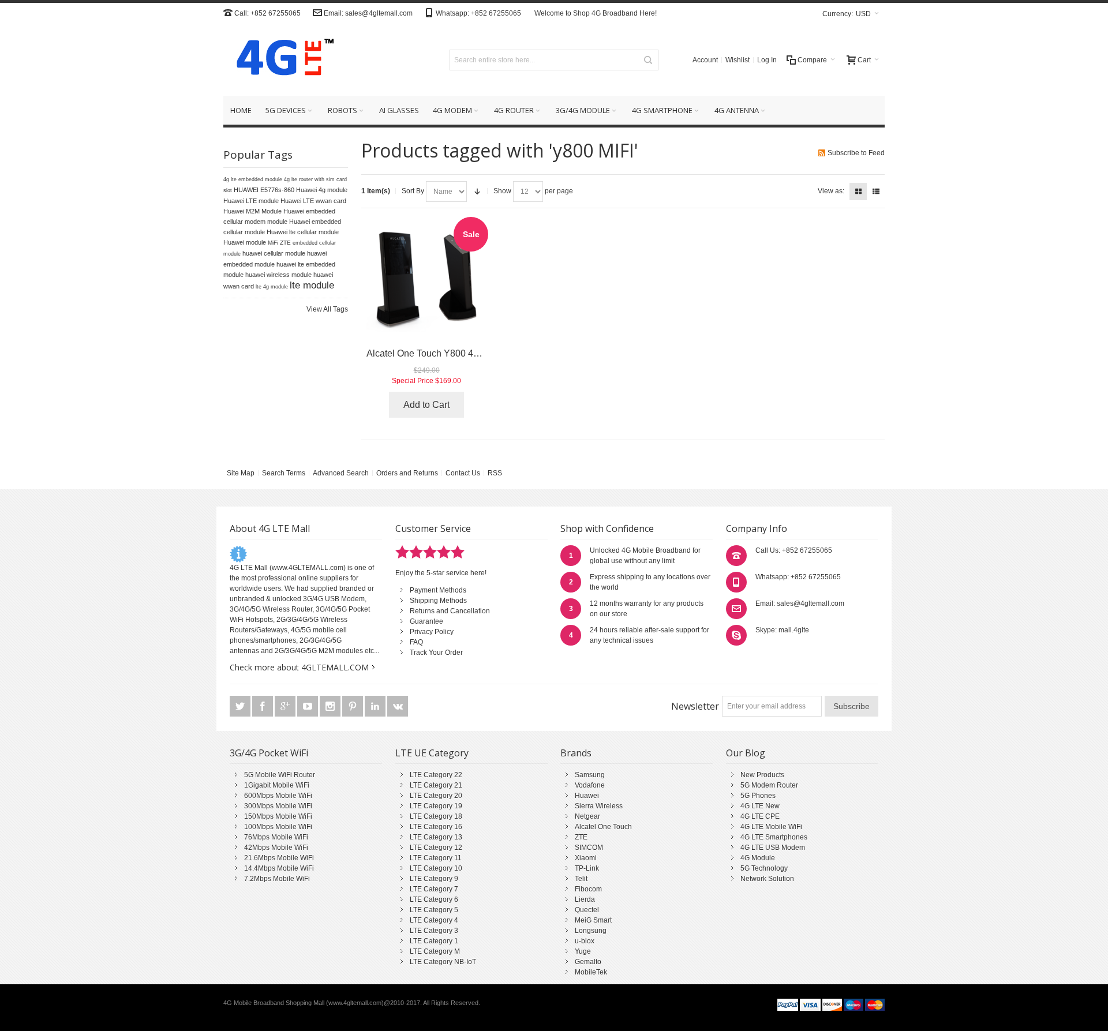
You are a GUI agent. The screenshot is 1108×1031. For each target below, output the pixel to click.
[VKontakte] (397, 706)
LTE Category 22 (436, 775)
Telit (581, 879)
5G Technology (764, 868)
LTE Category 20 (436, 796)
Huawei (587, 796)
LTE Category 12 (436, 847)
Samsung (590, 775)
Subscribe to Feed (856, 153)
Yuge (583, 951)
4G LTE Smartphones (773, 837)
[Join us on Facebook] (263, 706)
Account (705, 60)
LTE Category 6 (434, 899)
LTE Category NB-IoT (443, 962)
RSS (495, 473)
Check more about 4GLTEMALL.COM (299, 667)
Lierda (585, 899)
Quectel (587, 910)
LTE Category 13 (436, 837)
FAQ (416, 642)
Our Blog (745, 753)
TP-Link (587, 868)
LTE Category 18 (436, 816)
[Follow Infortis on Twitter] (241, 706)
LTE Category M (435, 951)
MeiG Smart (593, 920)
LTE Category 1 (434, 941)
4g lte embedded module (252, 179)
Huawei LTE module (251, 200)
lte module (312, 285)
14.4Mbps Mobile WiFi (279, 868)
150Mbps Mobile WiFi (278, 816)
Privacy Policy (432, 632)
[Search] (648, 60)
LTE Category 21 (436, 785)
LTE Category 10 (436, 868)
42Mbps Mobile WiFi (276, 847)
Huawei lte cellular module (303, 231)
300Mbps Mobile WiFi (278, 806)
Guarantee (426, 621)
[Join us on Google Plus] (286, 706)
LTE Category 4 (434, 920)
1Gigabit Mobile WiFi (276, 785)
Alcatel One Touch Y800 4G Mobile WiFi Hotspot (466, 353)
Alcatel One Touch (603, 827)
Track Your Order (436, 652)
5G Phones (758, 796)
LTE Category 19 (436, 806)
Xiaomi (586, 858)
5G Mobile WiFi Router (279, 775)
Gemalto (588, 962)
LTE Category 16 (436, 827)
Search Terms (283, 473)
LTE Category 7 (434, 889)
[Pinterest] (353, 706)
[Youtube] (308, 706)
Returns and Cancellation (450, 611)
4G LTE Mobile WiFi (771, 827)
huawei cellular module (273, 253)
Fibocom (588, 889)
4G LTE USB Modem (772, 847)
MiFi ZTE (279, 242)
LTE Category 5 (434, 910)
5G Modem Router (769, 785)
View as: (831, 191)
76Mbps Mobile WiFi (276, 837)
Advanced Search (341, 473)
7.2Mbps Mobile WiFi (277, 879)
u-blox (584, 941)
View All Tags (327, 309)
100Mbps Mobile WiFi (278, 827)
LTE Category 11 (436, 858)
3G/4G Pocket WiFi (269, 753)
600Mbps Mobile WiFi (278, 796)
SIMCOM (589, 847)
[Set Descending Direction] (477, 191)
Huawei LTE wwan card (313, 200)
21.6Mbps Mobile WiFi (279, 858)
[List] (876, 191)
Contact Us (463, 473)
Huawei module (244, 242)
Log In (767, 60)
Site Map (240, 473)
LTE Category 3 (434, 931)
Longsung (591, 931)
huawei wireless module (278, 274)
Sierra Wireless (599, 806)
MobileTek (591, 972)
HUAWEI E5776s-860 (264, 189)
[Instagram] (331, 706)
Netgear (587, 816)
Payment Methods (438, 590)
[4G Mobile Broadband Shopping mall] (281, 59)
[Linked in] (376, 706)
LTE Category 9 (434, 879)
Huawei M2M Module (252, 211)
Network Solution (767, 879)
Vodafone (590, 785)
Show (502, 191)
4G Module (757, 858)
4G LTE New (760, 806)
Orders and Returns (407, 473)
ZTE (581, 837)
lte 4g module (272, 287)
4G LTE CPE (760, 816)
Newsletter (695, 706)
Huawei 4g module (321, 189)
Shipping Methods (438, 601)
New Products (762, 775)
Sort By (413, 191)
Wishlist (737, 60)
